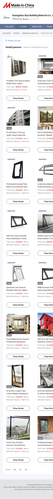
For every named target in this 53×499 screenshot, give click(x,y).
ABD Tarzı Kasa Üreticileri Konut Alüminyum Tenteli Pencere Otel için (16, 238)
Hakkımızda (37, 26)
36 (20, 469)
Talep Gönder (18, 98)
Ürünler (24, 26)
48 (26, 469)
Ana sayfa (9, 26)
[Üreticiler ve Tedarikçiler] (19, 5)
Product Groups (13, 40)
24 (15, 470)
